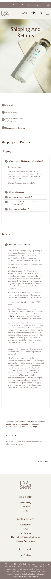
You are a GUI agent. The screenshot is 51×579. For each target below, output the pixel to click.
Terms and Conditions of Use (25, 576)
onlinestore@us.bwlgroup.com (19, 316)
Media (25, 510)
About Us (25, 506)
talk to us (19, 444)
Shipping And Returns (15, 128)
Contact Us (25, 524)
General (9, 105)
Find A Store (25, 555)
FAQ (26, 528)
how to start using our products (25, 422)
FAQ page (33, 426)
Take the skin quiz (33, 5)
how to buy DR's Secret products (24, 421)
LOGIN (24, 13)
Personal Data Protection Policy (27, 574)
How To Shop (11, 112)
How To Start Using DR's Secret (14, 120)
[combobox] (41, 13)
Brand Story (25, 502)
